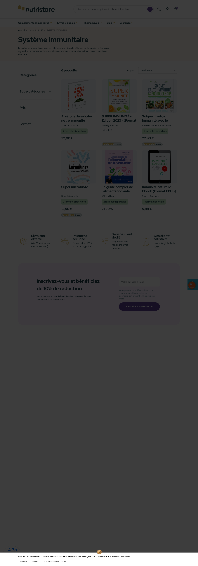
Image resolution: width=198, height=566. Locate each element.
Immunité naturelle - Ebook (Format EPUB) (159, 189)
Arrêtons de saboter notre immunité (76, 118)
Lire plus (22, 54)
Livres (31, 30)
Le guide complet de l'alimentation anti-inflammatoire (117, 191)
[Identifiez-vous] (167, 9)
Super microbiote (74, 187)
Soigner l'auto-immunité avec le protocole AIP (155, 120)
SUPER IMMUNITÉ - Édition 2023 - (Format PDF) (119, 120)
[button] (175, 9)
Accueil (21, 30)
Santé (40, 30)
